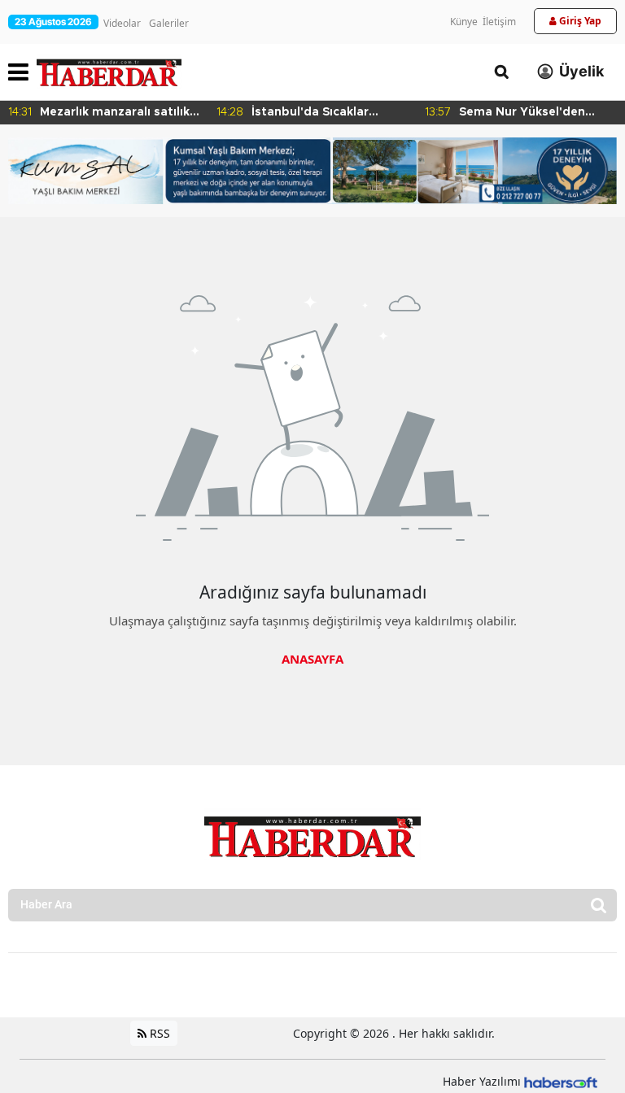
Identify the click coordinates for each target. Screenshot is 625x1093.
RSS (158, 1033)
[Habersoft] (560, 1081)
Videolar (122, 23)
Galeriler (169, 23)
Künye (464, 21)
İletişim (499, 21)
